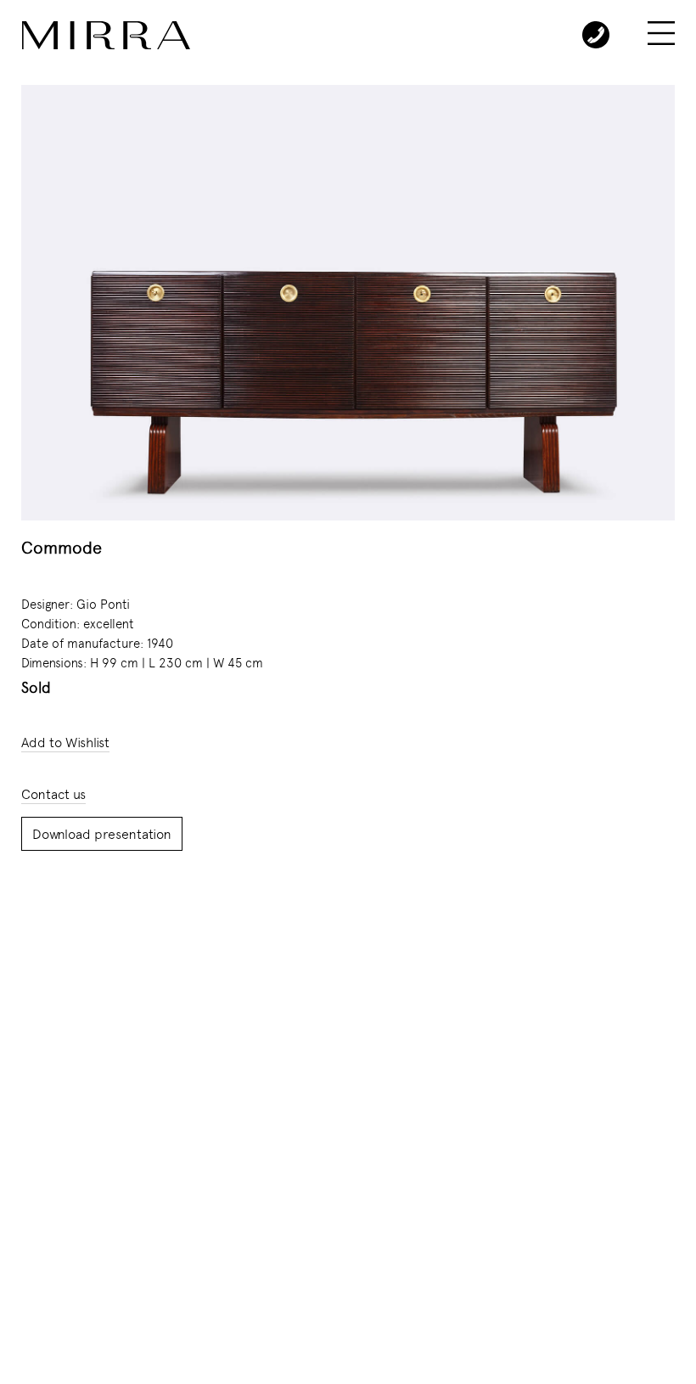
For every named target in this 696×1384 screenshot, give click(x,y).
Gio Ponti (103, 604)
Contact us (53, 794)
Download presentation (101, 834)
